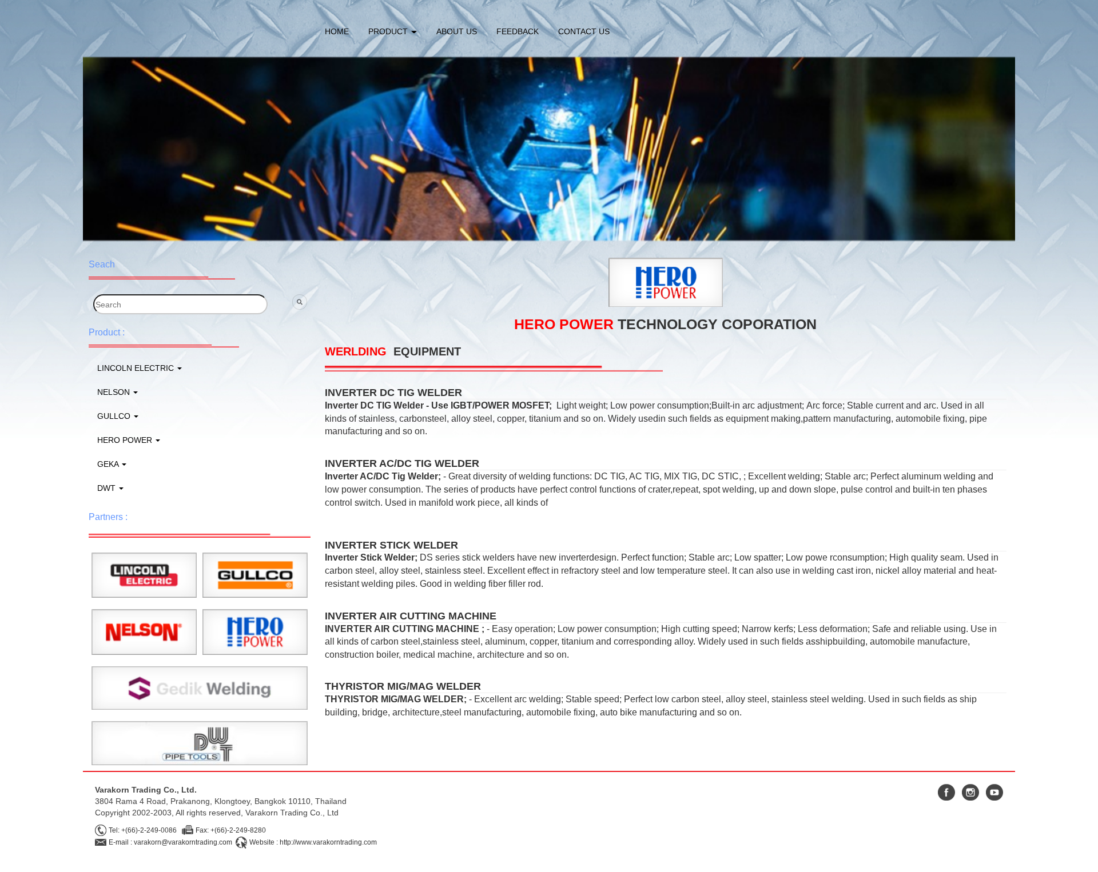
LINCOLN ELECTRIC (136, 368)
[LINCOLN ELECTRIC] (144, 574)
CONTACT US (584, 31)
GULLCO (115, 416)
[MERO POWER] (255, 631)
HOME (337, 31)
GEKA (109, 464)
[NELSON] (144, 631)
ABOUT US (456, 31)
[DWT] (200, 742)
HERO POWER (125, 440)
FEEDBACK (517, 31)
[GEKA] (200, 687)
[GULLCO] (255, 574)
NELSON (114, 392)
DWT (107, 488)
